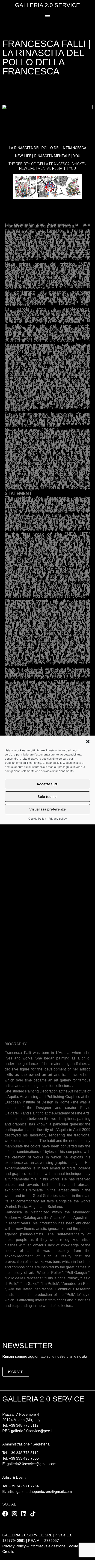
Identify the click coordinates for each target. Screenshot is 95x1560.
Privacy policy (57, 818)
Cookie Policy (37, 818)
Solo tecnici (47, 796)
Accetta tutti (47, 784)
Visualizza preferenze (47, 809)
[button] (88, 741)
